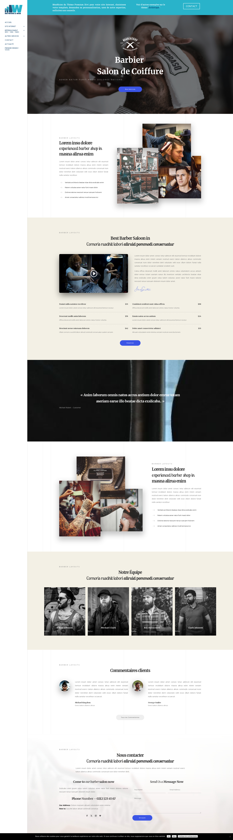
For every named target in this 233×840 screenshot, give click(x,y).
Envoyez (142, 818)
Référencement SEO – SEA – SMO (12, 31)
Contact (9, 40)
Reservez (130, 343)
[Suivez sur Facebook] (87, 815)
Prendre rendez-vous (12, 49)
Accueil (8, 22)
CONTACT (191, 6)
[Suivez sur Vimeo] (100, 815)
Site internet (10, 26)
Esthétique (154, 7)
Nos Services (130, 89)
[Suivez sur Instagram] (95, 815)
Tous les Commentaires (130, 717)
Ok (169, 836)
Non (174, 836)
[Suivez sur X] (91, 815)
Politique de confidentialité (188, 836)
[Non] (230, 836)
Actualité (9, 44)
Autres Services (12, 36)
